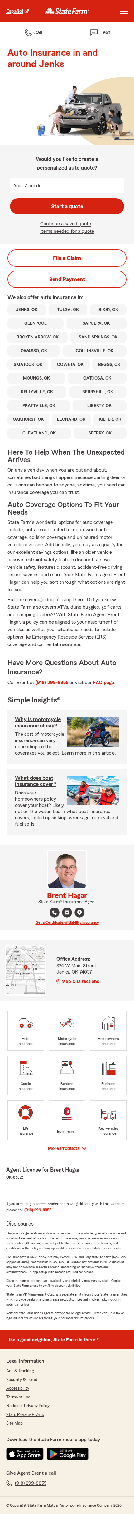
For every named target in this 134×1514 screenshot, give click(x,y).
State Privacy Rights (25, 1414)
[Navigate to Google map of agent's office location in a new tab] (79, 913)
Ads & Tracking (20, 1371)
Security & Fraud (21, 1379)
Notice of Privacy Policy (28, 1406)
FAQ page (103, 682)
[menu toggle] (124, 11)
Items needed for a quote (67, 231)
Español (14, 11)
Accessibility (17, 1388)
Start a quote (67, 206)
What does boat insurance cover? (35, 781)
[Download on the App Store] (25, 1454)
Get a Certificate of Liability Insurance (67, 922)
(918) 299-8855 (52, 682)
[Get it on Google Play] (68, 1454)
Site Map (14, 1423)
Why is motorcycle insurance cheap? (38, 722)
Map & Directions (80, 981)
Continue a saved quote (65, 223)
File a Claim (67, 258)
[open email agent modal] (67, 913)
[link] (67, 11)
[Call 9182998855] (55, 913)
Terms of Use (18, 1397)
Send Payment (67, 279)
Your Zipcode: (28, 185)
